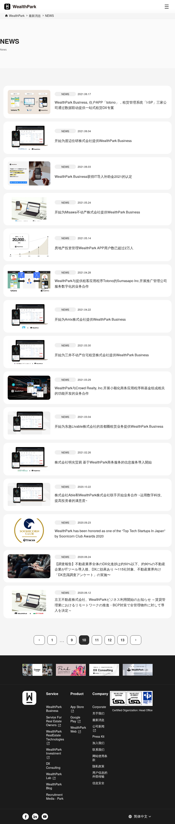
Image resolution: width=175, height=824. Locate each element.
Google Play (75, 719)
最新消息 (35, 15)
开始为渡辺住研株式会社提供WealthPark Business (93, 140)
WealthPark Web (78, 729)
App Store (77, 709)
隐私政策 (98, 766)
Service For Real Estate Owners (54, 721)
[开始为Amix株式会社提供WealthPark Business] (29, 316)
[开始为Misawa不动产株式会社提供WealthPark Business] (29, 209)
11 (97, 639)
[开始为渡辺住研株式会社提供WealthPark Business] (29, 138)
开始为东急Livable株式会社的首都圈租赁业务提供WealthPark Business (109, 426)
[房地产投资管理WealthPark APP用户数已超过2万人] (29, 245)
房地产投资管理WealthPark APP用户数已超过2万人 (94, 247)
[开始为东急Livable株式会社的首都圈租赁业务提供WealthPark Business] (29, 423)
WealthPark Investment (54, 753)
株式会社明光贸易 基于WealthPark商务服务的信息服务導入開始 (103, 462)
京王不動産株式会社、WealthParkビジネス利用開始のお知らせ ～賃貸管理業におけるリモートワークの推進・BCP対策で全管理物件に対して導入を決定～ (110, 605)
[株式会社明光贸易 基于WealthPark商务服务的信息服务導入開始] (29, 459)
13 (122, 639)
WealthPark (17, 15)
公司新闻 (98, 728)
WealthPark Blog (54, 786)
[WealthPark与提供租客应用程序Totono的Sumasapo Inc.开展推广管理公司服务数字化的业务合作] (29, 281)
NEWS (49, 15)
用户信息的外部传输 (99, 774)
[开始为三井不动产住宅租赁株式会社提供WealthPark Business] (29, 352)
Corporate (99, 707)
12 (110, 639)
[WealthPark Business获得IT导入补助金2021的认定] (29, 173)
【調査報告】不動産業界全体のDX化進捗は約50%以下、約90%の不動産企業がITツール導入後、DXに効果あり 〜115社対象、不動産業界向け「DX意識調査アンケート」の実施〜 (110, 569)
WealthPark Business (54, 709)
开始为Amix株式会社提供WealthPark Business (90, 319)
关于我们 (98, 713)
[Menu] (167, 7)
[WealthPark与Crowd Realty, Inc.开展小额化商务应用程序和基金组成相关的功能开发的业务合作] (29, 388)
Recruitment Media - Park (54, 796)
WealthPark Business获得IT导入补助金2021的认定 (93, 176)
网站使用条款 (99, 758)
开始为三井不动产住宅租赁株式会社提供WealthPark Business (102, 354)
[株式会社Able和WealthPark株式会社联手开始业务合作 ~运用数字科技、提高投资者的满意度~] (29, 495)
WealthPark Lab (54, 776)
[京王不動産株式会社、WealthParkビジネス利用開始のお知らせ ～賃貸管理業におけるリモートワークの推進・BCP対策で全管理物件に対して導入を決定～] (29, 602)
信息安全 (98, 783)
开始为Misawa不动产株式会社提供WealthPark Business (97, 212)
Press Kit (98, 736)
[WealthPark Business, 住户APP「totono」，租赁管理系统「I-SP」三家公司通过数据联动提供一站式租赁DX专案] (29, 102)
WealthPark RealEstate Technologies (55, 737)
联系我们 (98, 749)
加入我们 (98, 743)
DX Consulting (53, 765)
